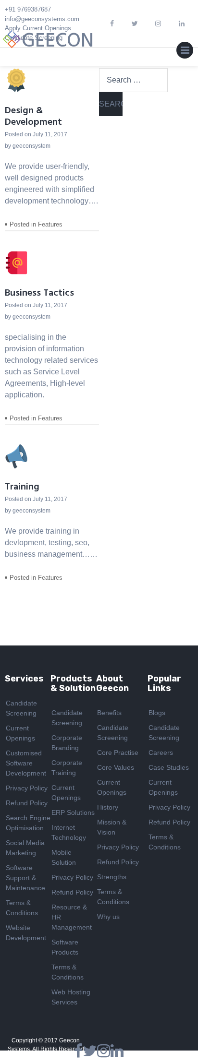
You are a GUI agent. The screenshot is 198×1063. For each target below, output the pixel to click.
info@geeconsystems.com (42, 19)
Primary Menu (184, 52)
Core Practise (117, 752)
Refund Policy (27, 803)
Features (50, 224)
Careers (160, 752)
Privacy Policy (27, 788)
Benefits (109, 713)
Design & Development (33, 116)
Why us (108, 916)
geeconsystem (31, 146)
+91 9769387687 (28, 9)
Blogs (156, 713)
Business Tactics (39, 293)
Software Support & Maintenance (25, 878)
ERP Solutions (73, 812)
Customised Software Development (26, 763)
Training (22, 487)
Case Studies (168, 767)
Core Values (115, 767)
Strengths (111, 877)
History (107, 807)
